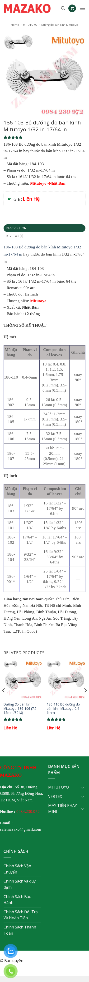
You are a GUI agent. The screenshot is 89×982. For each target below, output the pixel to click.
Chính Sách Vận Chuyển (17, 869)
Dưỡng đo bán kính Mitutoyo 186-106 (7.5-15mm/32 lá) (21, 708)
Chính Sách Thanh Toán (20, 930)
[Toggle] (82, 787)
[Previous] (4, 700)
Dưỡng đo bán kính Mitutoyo (59, 24)
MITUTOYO (30, 24)
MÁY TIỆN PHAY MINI (62, 808)
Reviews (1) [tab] (14, 236)
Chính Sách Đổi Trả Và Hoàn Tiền (21, 915)
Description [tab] (16, 228)
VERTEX (55, 796)
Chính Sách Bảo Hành (17, 899)
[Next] (85, 700)
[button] (63, 8)
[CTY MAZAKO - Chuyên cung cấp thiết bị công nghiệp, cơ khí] (30, 8)
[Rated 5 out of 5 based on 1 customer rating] (44, 137)
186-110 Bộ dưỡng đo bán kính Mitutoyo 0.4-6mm (63, 708)
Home (15, 24)
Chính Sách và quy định (20, 884)
